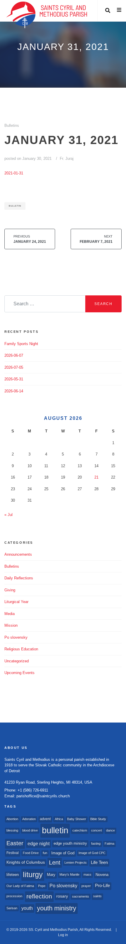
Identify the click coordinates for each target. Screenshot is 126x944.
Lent (54, 862)
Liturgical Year (16, 602)
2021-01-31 (13, 173)
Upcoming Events (19, 673)
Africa (59, 819)
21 (96, 477)
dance (110, 830)
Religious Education (21, 649)
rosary (62, 896)
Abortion (12, 819)
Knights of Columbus (25, 862)
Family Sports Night (21, 344)
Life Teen (99, 862)
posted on (28, 158)
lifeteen (12, 874)
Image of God (62, 853)
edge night (39, 843)
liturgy (33, 875)
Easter (14, 843)
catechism (79, 830)
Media (9, 614)
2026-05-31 (13, 379)
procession (14, 896)
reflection (39, 896)
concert (96, 830)
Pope (41, 886)
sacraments (80, 896)
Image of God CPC (92, 853)
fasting (96, 843)
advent (45, 819)
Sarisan (11, 908)
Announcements (18, 554)
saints (97, 896)
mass (87, 874)
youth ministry (56, 908)
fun (45, 853)
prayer (86, 886)
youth (27, 908)
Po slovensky (16, 637)
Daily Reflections (18, 578)
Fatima (109, 843)
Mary (51, 874)
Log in (63, 935)
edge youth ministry (70, 843)
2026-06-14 (13, 391)
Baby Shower (76, 819)
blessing (12, 830)
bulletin (15, 206)
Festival (12, 853)
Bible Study (98, 819)
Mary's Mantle (69, 874)
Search (103, 304)
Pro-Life (102, 885)
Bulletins (11, 125)
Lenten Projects (75, 862)
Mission (11, 625)
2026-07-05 (13, 367)
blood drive (30, 830)
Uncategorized (16, 661)
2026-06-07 (13, 355)
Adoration (29, 819)
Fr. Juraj (67, 158)
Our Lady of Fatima (20, 886)
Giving (9, 590)
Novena (102, 874)
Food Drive (31, 853)
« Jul (8, 514)
